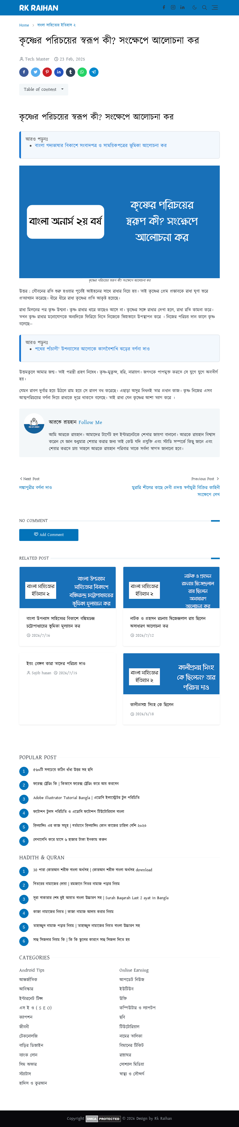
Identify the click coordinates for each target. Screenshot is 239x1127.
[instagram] (173, 7)
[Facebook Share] (24, 72)
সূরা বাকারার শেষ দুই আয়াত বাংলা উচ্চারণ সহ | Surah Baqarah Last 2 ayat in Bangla (100, 898)
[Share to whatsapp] (82, 72)
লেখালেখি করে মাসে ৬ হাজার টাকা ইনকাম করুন (70, 840)
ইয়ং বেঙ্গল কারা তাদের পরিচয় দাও (56, 664)
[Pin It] (47, 72)
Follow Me (90, 422)
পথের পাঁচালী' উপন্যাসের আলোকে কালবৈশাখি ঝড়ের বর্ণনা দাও (92, 349)
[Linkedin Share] (59, 72)
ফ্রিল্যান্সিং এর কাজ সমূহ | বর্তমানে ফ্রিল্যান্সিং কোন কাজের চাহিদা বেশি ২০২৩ (89, 826)
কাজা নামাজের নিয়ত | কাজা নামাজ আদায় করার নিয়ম (73, 912)
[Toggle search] (204, 7)
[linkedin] (182, 7)
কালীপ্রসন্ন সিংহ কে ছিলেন (151, 705)
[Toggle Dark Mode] (194, 7)
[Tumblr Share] (70, 72)
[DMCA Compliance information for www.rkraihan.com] (103, 1119)
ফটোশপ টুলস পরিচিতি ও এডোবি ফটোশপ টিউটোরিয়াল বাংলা (78, 812)
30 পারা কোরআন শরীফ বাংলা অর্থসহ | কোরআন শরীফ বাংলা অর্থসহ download (92, 870)
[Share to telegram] (94, 72)
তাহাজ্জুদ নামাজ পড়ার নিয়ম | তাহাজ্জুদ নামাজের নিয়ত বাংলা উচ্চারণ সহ (86, 926)
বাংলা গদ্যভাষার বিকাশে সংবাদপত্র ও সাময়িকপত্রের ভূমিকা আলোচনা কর (101, 145)
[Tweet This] (35, 72)
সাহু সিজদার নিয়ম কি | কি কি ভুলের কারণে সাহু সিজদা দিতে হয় (81, 940)
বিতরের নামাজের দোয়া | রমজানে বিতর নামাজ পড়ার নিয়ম (76, 884)
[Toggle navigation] (215, 8)
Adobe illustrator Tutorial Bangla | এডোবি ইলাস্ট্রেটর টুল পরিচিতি (86, 798)
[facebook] (163, 7)
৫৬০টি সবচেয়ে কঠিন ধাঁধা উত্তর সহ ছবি (63, 770)
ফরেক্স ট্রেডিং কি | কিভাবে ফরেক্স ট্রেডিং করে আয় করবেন (76, 784)
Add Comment (52, 535)
